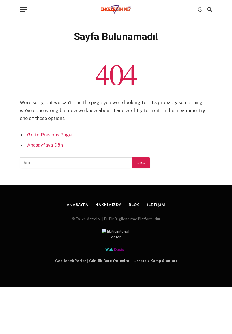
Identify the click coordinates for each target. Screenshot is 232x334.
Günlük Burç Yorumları (110, 261)
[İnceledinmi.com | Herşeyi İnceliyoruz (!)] (116, 9)
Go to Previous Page (49, 135)
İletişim (156, 205)
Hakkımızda (108, 205)
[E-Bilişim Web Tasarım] (116, 234)
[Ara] (209, 9)
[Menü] (23, 9)
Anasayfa (77, 205)
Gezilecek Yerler (70, 261)
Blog (134, 205)
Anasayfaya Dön (45, 145)
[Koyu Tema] (200, 9)
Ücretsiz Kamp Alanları (155, 261)
